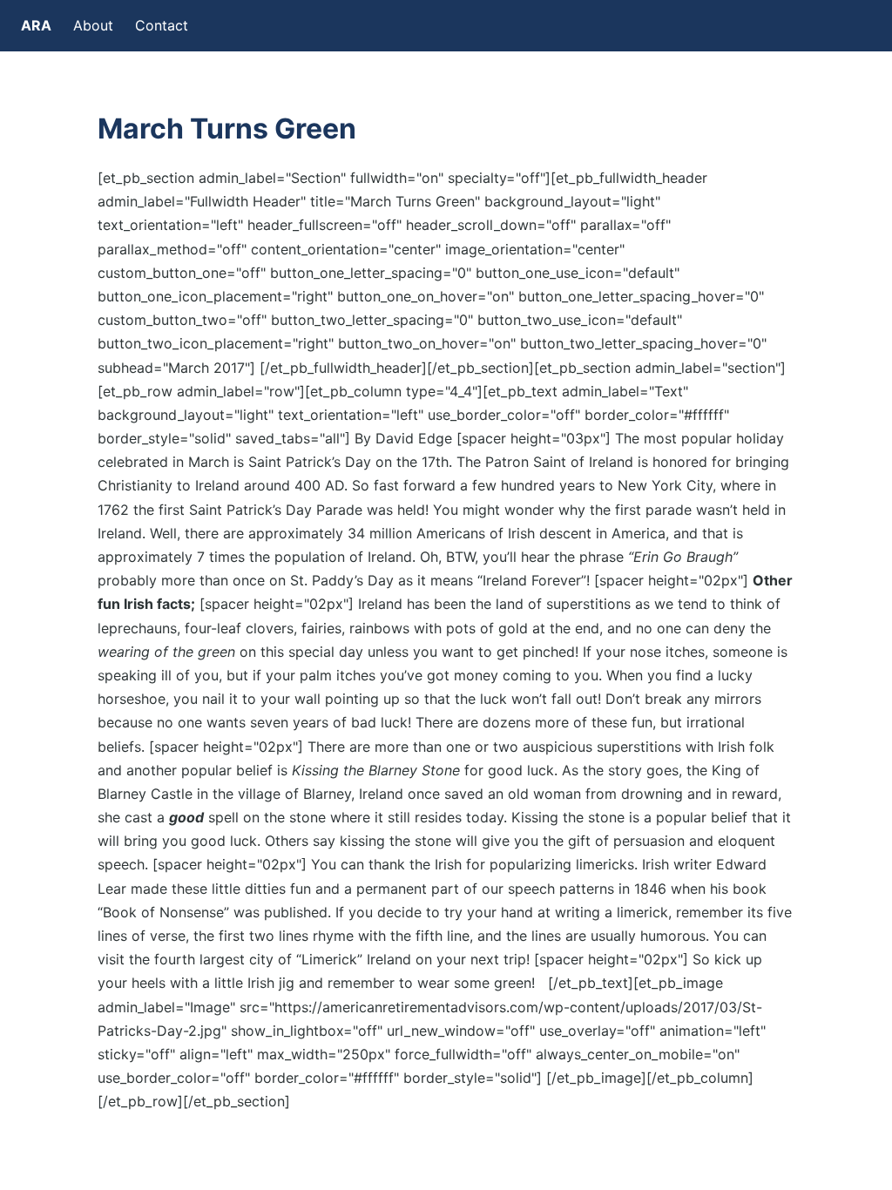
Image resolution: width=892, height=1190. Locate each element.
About (93, 25)
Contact (161, 25)
